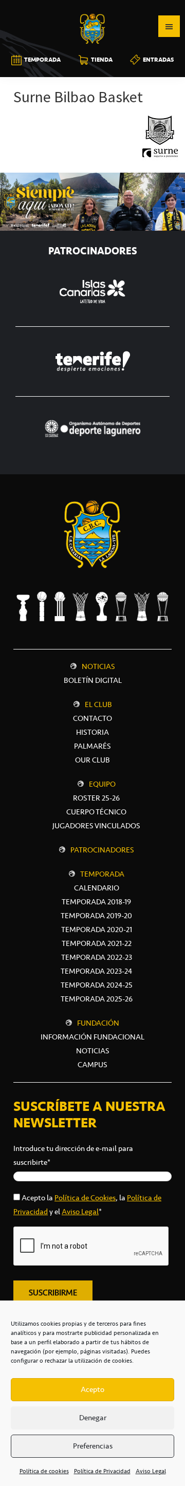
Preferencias (93, 1446)
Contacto (92, 718)
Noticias (98, 666)
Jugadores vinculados (96, 826)
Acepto (92, 1389)
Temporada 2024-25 (97, 985)
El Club (98, 704)
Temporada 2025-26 (97, 999)
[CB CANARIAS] (92, 7)
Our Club (92, 760)
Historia (92, 732)
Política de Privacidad (102, 1471)
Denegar (92, 1417)
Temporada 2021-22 (97, 943)
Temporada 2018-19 (96, 902)
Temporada (102, 874)
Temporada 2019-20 (96, 915)
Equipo (102, 784)
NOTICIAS (92, 1051)
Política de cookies (44, 1471)
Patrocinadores (102, 850)
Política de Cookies (85, 1198)
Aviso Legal (151, 1471)
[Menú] (169, 26)
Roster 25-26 (96, 798)
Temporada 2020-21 (96, 929)
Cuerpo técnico (96, 812)
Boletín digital (93, 680)
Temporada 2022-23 (96, 957)
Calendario (96, 888)
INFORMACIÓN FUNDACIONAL (92, 1037)
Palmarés (92, 746)
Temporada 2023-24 (96, 971)
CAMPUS (92, 1064)
